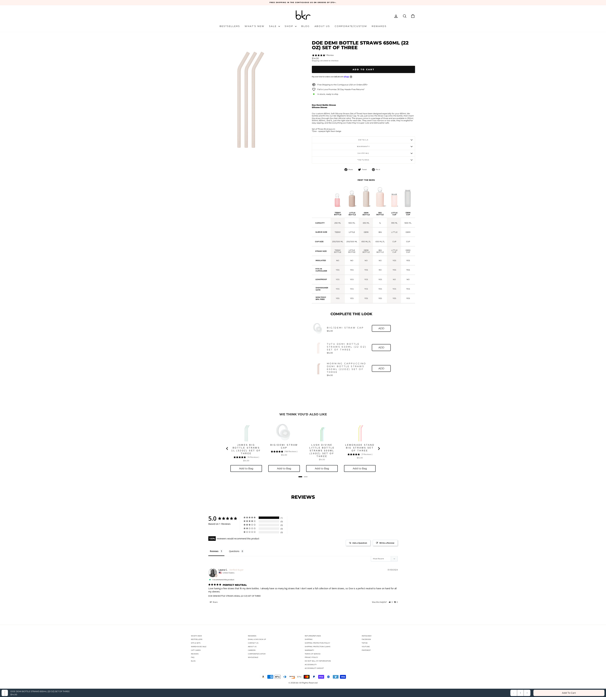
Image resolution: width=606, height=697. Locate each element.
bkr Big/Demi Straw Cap (344, 116)
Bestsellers (230, 26)
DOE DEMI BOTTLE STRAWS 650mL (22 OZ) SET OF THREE (234, 595)
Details (363, 140)
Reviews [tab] (214, 551)
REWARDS (252, 636)
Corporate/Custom (351, 26)
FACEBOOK (366, 639)
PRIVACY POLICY (311, 657)
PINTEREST (366, 650)
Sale (273, 26)
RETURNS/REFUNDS (313, 636)
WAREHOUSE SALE (198, 647)
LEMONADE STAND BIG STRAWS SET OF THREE (360, 448)
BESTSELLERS (196, 639)
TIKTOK (365, 643)
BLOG (193, 661)
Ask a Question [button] (359, 542)
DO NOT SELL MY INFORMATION (318, 661)
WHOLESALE (253, 657)
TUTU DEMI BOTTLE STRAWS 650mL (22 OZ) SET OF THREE (346, 347)
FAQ (192, 657)
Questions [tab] (234, 551)
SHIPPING (309, 639)
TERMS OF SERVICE (313, 654)
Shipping (315, 61)
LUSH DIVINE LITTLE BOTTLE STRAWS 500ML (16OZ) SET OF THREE (322, 451)
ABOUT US (252, 647)
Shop (289, 26)
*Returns (363, 160)
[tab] (300, 476)
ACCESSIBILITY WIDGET (314, 668)
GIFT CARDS (196, 650)
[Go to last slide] (227, 448)
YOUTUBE (366, 647)
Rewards (379, 26)
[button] (390, 602)
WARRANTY (309, 650)
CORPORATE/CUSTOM (257, 654)
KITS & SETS (195, 643)
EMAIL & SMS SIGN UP (257, 639)
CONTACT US (253, 643)
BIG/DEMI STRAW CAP (345, 327)
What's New (254, 26)
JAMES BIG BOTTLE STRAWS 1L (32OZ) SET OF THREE (246, 449)
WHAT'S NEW (196, 636)
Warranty (363, 146)
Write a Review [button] (386, 542)
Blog (305, 26)
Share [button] (215, 602)
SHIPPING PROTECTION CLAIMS (317, 647)
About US (322, 26)
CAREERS (251, 650)
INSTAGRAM (366, 636)
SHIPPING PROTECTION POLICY (317, 643)
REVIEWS (195, 654)
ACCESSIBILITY (311, 665)
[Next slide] (379, 448)
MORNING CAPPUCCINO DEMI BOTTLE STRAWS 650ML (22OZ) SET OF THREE (346, 367)
